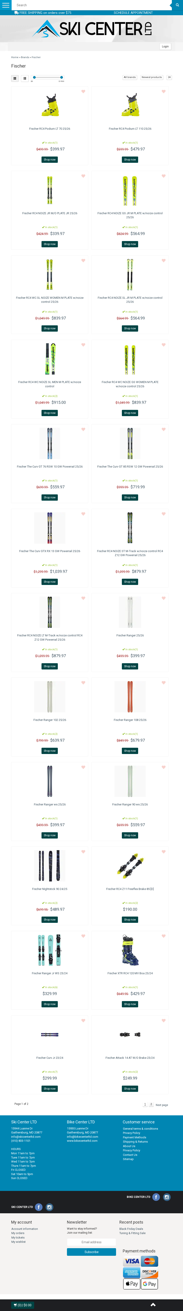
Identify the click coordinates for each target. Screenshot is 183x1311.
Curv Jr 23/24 (49, 1057)
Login (165, 46)
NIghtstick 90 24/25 (49, 889)
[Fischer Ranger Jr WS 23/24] (50, 950)
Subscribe (92, 1252)
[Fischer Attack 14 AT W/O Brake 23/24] (130, 1034)
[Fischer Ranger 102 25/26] (50, 697)
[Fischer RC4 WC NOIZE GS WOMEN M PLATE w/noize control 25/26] (130, 359)
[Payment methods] (140, 1273)
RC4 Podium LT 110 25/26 (130, 128)
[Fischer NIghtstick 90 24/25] (50, 866)
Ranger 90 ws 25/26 (130, 804)
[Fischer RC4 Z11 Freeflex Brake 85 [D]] (130, 866)
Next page (162, 1105)
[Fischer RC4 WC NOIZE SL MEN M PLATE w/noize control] (50, 359)
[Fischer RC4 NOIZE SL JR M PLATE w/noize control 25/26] (130, 274)
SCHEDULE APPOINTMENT (133, 13)
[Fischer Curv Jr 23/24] (50, 1034)
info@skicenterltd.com (26, 1136)
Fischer (36, 57)
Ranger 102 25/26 (49, 720)
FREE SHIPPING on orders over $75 (45, 13)
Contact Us (130, 1154)
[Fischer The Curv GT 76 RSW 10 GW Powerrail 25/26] (50, 443)
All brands (130, 77)
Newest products (152, 77)
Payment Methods (134, 1137)
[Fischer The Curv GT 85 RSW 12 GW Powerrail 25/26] (130, 443)
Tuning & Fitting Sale (132, 1233)
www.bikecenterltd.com (82, 1140)
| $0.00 (24, 1305)
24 (169, 77)
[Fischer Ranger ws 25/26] (50, 781)
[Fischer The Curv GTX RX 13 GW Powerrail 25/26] (50, 528)
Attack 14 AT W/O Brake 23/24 (130, 1057)
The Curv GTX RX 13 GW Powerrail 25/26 (49, 551)
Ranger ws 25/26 (50, 804)
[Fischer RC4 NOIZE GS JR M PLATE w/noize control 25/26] (130, 190)
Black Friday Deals (131, 1229)
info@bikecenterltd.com (82, 1136)
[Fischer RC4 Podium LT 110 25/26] (130, 105)
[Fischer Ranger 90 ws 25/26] (130, 781)
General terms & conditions (140, 1128)
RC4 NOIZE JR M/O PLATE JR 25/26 (49, 213)
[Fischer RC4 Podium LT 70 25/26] (50, 105)
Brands (25, 57)
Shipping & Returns (135, 1141)
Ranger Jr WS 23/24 (49, 973)
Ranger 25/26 (130, 635)
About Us (129, 1146)
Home (15, 57)
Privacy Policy (131, 1133)
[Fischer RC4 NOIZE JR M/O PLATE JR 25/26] (50, 190)
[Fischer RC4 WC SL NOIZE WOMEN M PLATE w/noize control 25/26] (50, 274)
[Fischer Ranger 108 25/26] (130, 697)
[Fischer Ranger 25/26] (130, 612)
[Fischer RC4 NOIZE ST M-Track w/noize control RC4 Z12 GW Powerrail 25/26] (130, 528)
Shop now (50, 159)
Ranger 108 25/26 (130, 720)
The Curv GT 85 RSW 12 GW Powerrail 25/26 (130, 466)
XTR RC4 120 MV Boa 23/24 (130, 973)
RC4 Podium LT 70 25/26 (49, 128)
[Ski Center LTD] (91, 28)
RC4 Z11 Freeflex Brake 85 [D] (130, 889)
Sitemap (128, 1159)
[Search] (177, 5)
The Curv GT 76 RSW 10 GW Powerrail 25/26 (50, 466)
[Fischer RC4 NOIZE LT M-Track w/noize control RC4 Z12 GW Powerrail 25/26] (50, 612)
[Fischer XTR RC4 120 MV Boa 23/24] (130, 950)
